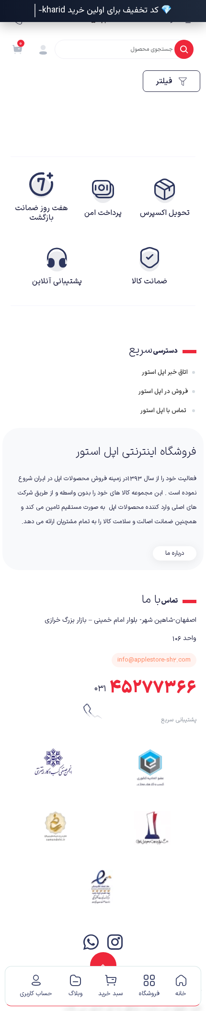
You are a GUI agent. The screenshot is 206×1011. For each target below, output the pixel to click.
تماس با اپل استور (164, 411)
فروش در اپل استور (163, 391)
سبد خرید (110, 994)
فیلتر (165, 81)
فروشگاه (149, 994)
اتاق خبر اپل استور (165, 372)
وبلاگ (75, 994)
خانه (180, 994)
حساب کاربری (36, 994)
